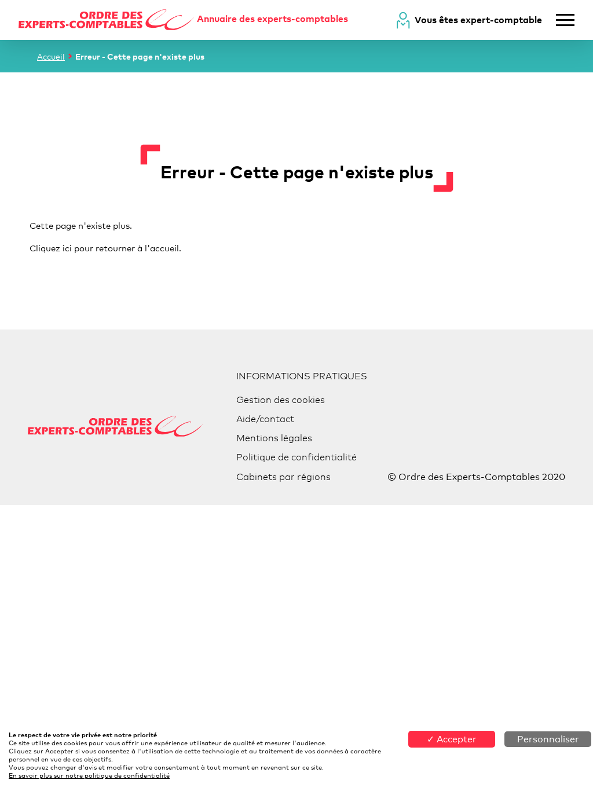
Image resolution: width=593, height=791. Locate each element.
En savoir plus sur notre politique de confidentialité (89, 775)
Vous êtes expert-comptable (478, 19)
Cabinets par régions (283, 476)
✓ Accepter (452, 739)
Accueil (51, 56)
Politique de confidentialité (296, 457)
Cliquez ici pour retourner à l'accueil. (105, 248)
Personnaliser (548, 739)
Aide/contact (265, 418)
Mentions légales (274, 438)
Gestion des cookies (280, 399)
